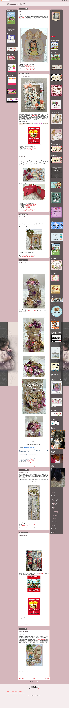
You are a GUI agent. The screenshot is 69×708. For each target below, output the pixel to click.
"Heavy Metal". (36, 222)
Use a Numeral (24, 535)
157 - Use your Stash (27, 65)
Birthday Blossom (34, 115)
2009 (53, 532)
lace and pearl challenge (41, 639)
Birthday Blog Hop (24, 263)
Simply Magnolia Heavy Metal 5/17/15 (28, 256)
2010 (53, 531)
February (54, 522)
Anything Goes (28, 523)
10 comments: (31, 674)
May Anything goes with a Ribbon (30, 205)
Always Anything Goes (32, 524)
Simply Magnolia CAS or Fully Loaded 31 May (29, 69)
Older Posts (46, 678)
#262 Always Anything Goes (29, 149)
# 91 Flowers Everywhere (29, 671)
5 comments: (31, 152)
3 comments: (31, 255)
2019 (53, 492)
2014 (53, 525)
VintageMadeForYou (38, 688)
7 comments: (31, 68)
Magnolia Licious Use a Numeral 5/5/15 (28, 625)
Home (34, 678)
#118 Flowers (32, 459)
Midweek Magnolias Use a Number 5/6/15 (28, 528)
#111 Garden (27, 669)
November (55, 499)
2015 (53, 496)
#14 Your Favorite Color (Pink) (31, 204)
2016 (53, 495)
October (54, 500)
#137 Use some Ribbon (29, 147)
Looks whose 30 (24, 217)
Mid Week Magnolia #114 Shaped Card (28, 210)
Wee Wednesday (24, 76)
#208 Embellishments (24, 525)
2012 (53, 528)
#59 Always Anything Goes (30, 460)
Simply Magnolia (21, 17)
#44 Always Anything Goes (30, 462)
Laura (30, 546)
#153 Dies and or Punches (28, 670)
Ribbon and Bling (27, 207)
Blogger (40, 695)
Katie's (22, 265)
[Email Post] (35, 68)
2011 (53, 529)
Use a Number (23, 472)
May (54, 507)
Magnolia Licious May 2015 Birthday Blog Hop (29, 466)
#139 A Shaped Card (29, 206)
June (54, 506)
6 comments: (31, 209)
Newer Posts (21, 678)
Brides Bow (39, 312)
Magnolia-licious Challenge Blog (38, 123)
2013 (53, 527)
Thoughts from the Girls (17, 4)
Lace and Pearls (24, 631)
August (54, 503)
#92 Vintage (28, 461)
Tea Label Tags (34, 312)
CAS (20, 11)
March (54, 521)
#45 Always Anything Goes (30, 66)
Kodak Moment (24, 157)
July (54, 504)
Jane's (33, 442)
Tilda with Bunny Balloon (32, 310)
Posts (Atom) (36, 681)
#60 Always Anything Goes (31, 148)
